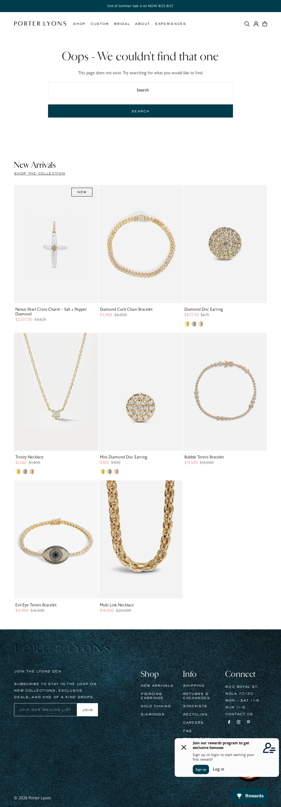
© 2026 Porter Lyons (32, 798)
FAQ (187, 731)
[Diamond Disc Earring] (225, 244)
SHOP (79, 24)
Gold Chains (156, 706)
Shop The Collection (39, 173)
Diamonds (153, 714)
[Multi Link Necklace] (140, 539)
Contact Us (239, 714)
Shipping (193, 686)
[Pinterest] (248, 723)
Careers (193, 723)
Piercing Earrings (152, 696)
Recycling (195, 714)
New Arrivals (157, 686)
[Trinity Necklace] (56, 392)
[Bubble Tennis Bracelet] (225, 392)
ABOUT (142, 24)
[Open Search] (247, 23)
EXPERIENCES (170, 24)
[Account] (256, 23)
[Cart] (265, 23)
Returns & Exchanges (196, 696)
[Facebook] (229, 723)
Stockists (195, 706)
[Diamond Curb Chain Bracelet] (140, 244)
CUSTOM (100, 24)
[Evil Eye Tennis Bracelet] (56, 539)
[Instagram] (239, 723)
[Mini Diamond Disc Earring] (140, 392)
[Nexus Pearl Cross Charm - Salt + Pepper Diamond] (56, 244)
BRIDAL (122, 24)
